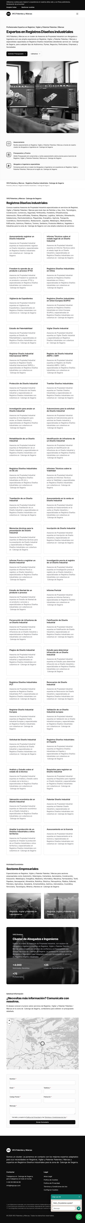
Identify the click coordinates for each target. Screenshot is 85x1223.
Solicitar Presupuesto (16, 54)
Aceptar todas (11, 7)
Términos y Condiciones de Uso (55, 1117)
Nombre (13, 1079)
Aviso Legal (48, 1176)
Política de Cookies (51, 1180)
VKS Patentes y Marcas (21, 14)
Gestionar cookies (27, 7)
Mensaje (13, 1106)
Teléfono (47, 1088)
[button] (42, 1043)
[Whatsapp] (79, 1217)
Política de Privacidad (33, 1117)
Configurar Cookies (51, 1190)
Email (12, 1088)
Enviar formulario (42, 1122)
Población (48, 1097)
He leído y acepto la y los (39, 1117)
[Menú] (77, 14)
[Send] (78, 1208)
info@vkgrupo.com (13, 1185)
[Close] (79, 1196)
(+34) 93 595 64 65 (13, 1182)
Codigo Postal (15, 1097)
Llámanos (34, 54)
